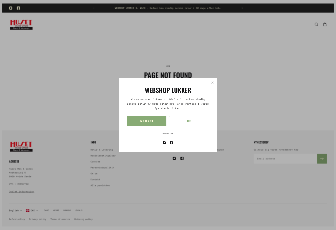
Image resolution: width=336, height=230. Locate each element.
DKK (33, 210)
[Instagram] (11, 8)
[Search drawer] (316, 24)
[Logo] (21, 24)
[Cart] (325, 24)
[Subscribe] (322, 159)
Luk (189, 121)
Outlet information (21, 191)
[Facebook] (18, 8)
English (14, 210)
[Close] (212, 83)
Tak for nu (146, 121)
